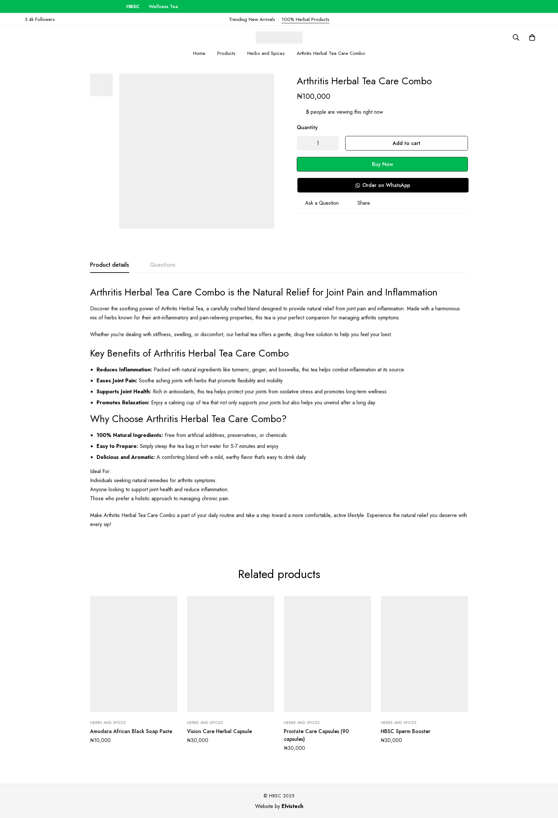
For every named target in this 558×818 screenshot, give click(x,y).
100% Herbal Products (305, 19)
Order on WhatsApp (386, 185)
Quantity (307, 127)
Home (199, 53)
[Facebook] (538, 19)
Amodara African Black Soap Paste (131, 731)
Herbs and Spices (266, 53)
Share (363, 203)
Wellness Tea (153, 6)
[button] (383, 185)
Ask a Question (322, 203)
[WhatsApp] (527, 19)
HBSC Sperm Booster (405, 731)
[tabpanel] (279, 411)
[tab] (109, 265)
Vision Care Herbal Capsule (219, 731)
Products (226, 53)
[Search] (516, 37)
